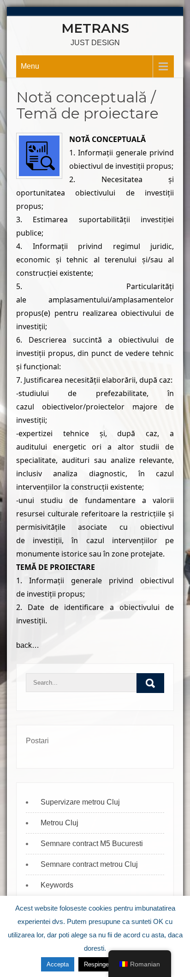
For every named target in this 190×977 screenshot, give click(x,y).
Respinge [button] (96, 964)
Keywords (57, 885)
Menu (30, 66)
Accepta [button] (58, 964)
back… (27, 645)
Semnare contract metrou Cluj (89, 864)
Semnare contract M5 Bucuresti (92, 843)
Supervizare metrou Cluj (80, 802)
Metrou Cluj (59, 823)
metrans (95, 28)
